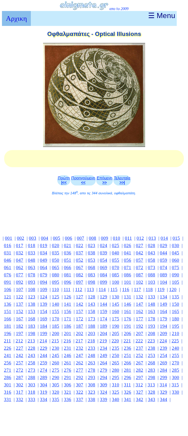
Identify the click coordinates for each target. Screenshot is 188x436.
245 (55, 355)
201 (67, 333)
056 (127, 260)
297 (139, 377)
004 (44, 238)
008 (92, 238)
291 (67, 377)
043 (151, 252)
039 (103, 252)
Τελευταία (122, 180)
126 (67, 296)
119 (160, 289)
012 (140, 238)
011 (128, 238)
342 (139, 399)
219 (103, 340)
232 (79, 348)
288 (31, 377)
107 (19, 289)
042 (139, 252)
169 (43, 318)
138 (31, 304)
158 (91, 311)
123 (31, 296)
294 (103, 377)
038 (91, 252)
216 (67, 340)
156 (67, 311)
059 (163, 260)
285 (175, 370)
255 (175, 355)
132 (139, 296)
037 (79, 252)
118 (149, 289)
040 (115, 252)
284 (163, 370)
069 (103, 267)
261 (67, 362)
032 (19, 252)
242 (19, 355)
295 (115, 377)
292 (79, 377)
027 (139, 245)
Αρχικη (16, 18)
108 (31, 289)
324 (103, 392)
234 (103, 348)
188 (91, 326)
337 (79, 399)
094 (43, 282)
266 (127, 362)
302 (19, 384)
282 (139, 370)
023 (91, 245)
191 (127, 326)
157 (79, 311)
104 (163, 282)
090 (175, 274)
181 (7, 326)
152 (19, 311)
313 (151, 384)
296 (127, 377)
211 (7, 340)
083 (91, 274)
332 (19, 399)
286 (7, 377)
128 (91, 296)
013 (152, 238)
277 (79, 370)
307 (79, 384)
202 (79, 333)
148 (151, 304)
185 (55, 326)
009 (104, 238)
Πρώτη (64, 180)
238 (151, 348)
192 (139, 326)
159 (103, 311)
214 (43, 340)
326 (127, 392)
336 (67, 399)
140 (55, 304)
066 (67, 267)
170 (55, 318)
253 (151, 355)
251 (127, 355)
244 (43, 355)
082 (79, 274)
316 (7, 392)
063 (31, 267)
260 (55, 362)
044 (163, 252)
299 (163, 377)
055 (115, 260)
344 (163, 399)
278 (91, 370)
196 (7, 333)
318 (31, 392)
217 (79, 340)
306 (67, 384)
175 (115, 318)
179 (163, 318)
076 (7, 274)
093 (31, 282)
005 (56, 238)
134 (163, 296)
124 (43, 296)
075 (175, 267)
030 (175, 245)
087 (139, 274)
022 (79, 245)
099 (103, 282)
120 (172, 289)
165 (175, 311)
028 (151, 245)
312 (139, 384)
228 (31, 348)
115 (114, 289)
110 (55, 289)
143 (91, 304)
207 (139, 333)
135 (175, 296)
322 (79, 392)
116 (125, 289)
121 (7, 296)
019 (43, 245)
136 (7, 304)
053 (91, 260)
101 (127, 282)
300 (175, 377)
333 (31, 399)
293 (91, 377)
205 (115, 333)
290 (55, 377)
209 (163, 333)
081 (67, 274)
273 (31, 370)
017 (19, 245)
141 (67, 304)
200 (55, 333)
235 (115, 348)
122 (19, 296)
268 (151, 362)
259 (43, 362)
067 (79, 267)
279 (103, 370)
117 (137, 289)
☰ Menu (161, 15)
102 (139, 282)
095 (55, 282)
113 (90, 289)
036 (67, 252)
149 (163, 304)
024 (103, 245)
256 (7, 362)
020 (55, 245)
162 (139, 311)
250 (115, 355)
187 (79, 326)
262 (79, 362)
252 (139, 355)
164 (163, 311)
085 (115, 274)
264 (103, 362)
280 (115, 370)
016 (7, 245)
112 (78, 289)
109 (43, 289)
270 (175, 362)
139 (43, 304)
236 (127, 348)
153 (31, 311)
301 (7, 384)
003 (32, 238)
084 (103, 274)
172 (79, 318)
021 (67, 245)
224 (163, 340)
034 (43, 252)
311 (127, 384)
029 (163, 245)
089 (163, 274)
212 (19, 340)
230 (55, 348)
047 (19, 260)
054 (103, 260)
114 (102, 289)
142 (79, 304)
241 (7, 355)
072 (139, 267)
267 (139, 362)
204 (103, 333)
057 (139, 260)
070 (115, 267)
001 (8, 238)
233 (91, 348)
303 (31, 384)
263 (91, 362)
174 (103, 318)
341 (127, 399)
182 (19, 326)
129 (103, 296)
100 (115, 282)
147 (139, 304)
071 (127, 267)
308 (91, 384)
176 (127, 318)
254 (163, 355)
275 (55, 370)
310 (115, 384)
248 (91, 355)
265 (115, 362)
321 (67, 392)
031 (7, 252)
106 (7, 289)
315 (175, 384)
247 (79, 355)
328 (151, 392)
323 (91, 392)
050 (55, 260)
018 (31, 245)
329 (163, 392)
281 (127, 370)
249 (103, 355)
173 (91, 318)
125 (55, 296)
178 (151, 318)
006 (68, 238)
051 (67, 260)
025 (115, 245)
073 (151, 267)
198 (31, 333)
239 (163, 348)
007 (80, 238)
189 (103, 326)
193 (151, 326)
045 (175, 252)
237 (139, 348)
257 (19, 362)
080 (55, 274)
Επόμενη (104, 180)
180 (175, 318)
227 (19, 348)
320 (55, 392)
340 (115, 399)
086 (127, 274)
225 (175, 340)
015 (176, 238)
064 (43, 267)
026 (127, 245)
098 (91, 282)
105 (175, 282)
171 (67, 318)
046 (7, 260)
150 (175, 304)
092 (19, 282)
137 (19, 304)
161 (127, 311)
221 (127, 340)
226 (7, 348)
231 (67, 348)
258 (31, 362)
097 (79, 282)
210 (175, 333)
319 (43, 392)
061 (7, 267)
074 (163, 267)
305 (55, 384)
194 (163, 326)
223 (151, 340)
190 (115, 326)
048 (31, 260)
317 (19, 392)
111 (67, 289)
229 (43, 348)
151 (7, 311)
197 (19, 333)
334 (43, 399)
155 (55, 311)
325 (115, 392)
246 (67, 355)
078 (31, 274)
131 (127, 296)
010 (116, 238)
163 (151, 311)
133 (151, 296)
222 (139, 340)
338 (91, 399)
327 (139, 392)
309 (103, 384)
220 (115, 340)
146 (127, 304)
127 (79, 296)
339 (103, 399)
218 (91, 340)
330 (175, 392)
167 (19, 318)
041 (127, 252)
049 (43, 260)
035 (55, 252)
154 (43, 311)
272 (19, 370)
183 (31, 326)
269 (163, 362)
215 (55, 340)
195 (175, 326)
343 (151, 399)
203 (91, 333)
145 (115, 304)
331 (7, 399)
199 (43, 333)
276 (67, 370)
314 (163, 384)
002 (20, 238)
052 (79, 260)
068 (91, 267)
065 (55, 267)
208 (151, 333)
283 (151, 370)
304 (43, 384)
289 (43, 377)
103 (151, 282)
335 (55, 399)
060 (175, 260)
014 (164, 238)
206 (127, 333)
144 (103, 304)
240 (175, 348)
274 (43, 370)
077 (19, 274)
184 (43, 326)
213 (31, 340)
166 (7, 318)
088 (151, 274)
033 (31, 252)
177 (139, 318)
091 (7, 282)
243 (31, 355)
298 (151, 377)
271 (7, 370)
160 (115, 311)
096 (67, 282)
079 (43, 274)
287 (19, 377)
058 (151, 260)
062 (19, 267)
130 (115, 296)
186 (67, 326)
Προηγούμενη (83, 180)
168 (31, 318)
